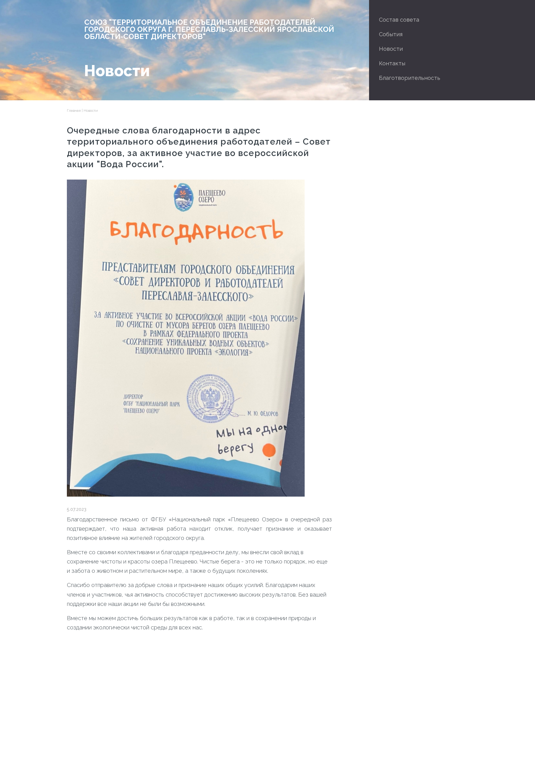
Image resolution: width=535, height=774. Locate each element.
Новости (391, 49)
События (390, 34)
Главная (74, 110)
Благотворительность (409, 78)
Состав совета (399, 19)
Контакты (392, 63)
